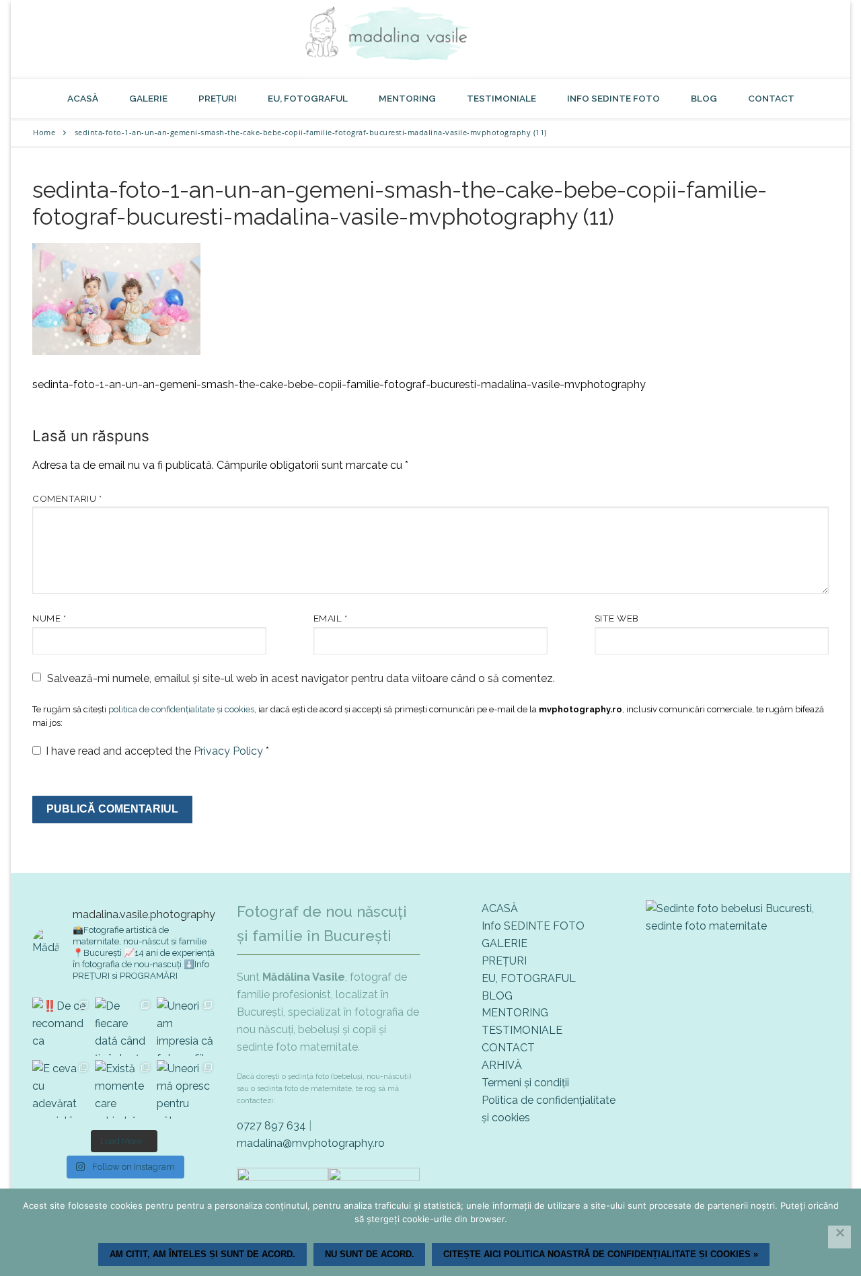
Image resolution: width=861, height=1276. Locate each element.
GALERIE (504, 943)
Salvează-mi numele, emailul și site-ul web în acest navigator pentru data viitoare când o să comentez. (301, 678)
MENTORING (515, 1012)
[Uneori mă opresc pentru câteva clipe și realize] (186, 1089)
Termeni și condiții (525, 1082)
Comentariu (67, 498)
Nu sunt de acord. (369, 1254)
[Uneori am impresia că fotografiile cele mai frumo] (186, 1027)
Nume (49, 618)
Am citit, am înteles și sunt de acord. (202, 1254)
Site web (617, 618)
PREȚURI (504, 960)
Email (330, 618)
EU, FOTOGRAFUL (529, 978)
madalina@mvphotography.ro (311, 1143)
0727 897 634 (271, 1125)
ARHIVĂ (502, 1065)
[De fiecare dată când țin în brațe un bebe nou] (124, 1027)
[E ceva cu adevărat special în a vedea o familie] (61, 1089)
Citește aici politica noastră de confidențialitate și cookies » (600, 1254)
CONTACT (508, 1047)
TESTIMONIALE (522, 1030)
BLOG (497, 995)
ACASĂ (500, 908)
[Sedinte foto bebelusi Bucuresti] (737, 926)
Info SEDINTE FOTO (533, 926)
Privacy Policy (230, 751)
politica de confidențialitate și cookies (181, 709)
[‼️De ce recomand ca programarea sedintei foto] (61, 1027)
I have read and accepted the (157, 751)
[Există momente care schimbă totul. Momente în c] (124, 1089)
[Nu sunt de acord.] (839, 1237)
